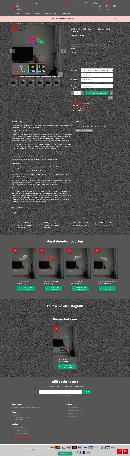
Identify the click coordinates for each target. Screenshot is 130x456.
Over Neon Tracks (72, 407)
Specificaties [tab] (17, 207)
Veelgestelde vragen (51, 13)
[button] (108, 3)
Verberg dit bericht (65, 453)
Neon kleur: (75, 70)
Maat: (73, 75)
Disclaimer (70, 413)
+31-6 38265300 (19, 427)
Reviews (37, 13)
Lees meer (73, 52)
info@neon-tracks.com (21, 430)
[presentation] (12, 51)
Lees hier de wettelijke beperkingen (65, 395)
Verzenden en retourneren (75, 419)
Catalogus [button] (16, 13)
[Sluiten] (115, 18)
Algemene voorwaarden (74, 410)
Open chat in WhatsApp (21, 433)
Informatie (28, 13)
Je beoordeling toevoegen (84, 130)
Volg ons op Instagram (111, 309)
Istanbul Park (24, 281)
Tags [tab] (14, 212)
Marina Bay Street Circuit (51, 281)
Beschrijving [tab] (17, 121)
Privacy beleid (71, 416)
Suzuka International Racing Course (106, 281)
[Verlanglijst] (15, 288)
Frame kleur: (75, 80)
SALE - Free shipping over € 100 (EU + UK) (62, 18)
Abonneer (87, 392)
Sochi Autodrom (78, 281)
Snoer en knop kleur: (75, 87)
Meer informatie (97, 448)
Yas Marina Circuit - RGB (65, 359)
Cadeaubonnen (65, 13)
